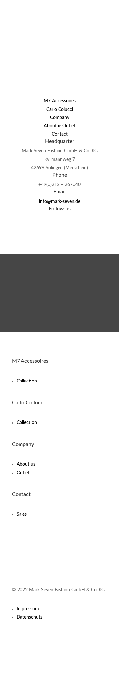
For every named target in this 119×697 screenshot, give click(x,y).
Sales (22, 514)
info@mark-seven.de (59, 201)
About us (53, 126)
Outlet (68, 126)
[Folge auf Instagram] (59, 220)
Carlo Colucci (59, 109)
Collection (27, 381)
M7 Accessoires (60, 101)
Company (59, 118)
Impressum (28, 609)
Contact (60, 134)
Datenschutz (29, 617)
